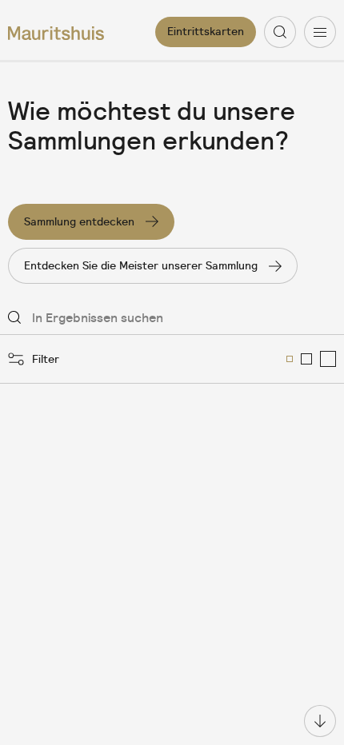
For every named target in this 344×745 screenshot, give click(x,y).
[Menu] (320, 32)
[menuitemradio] (289, 359)
